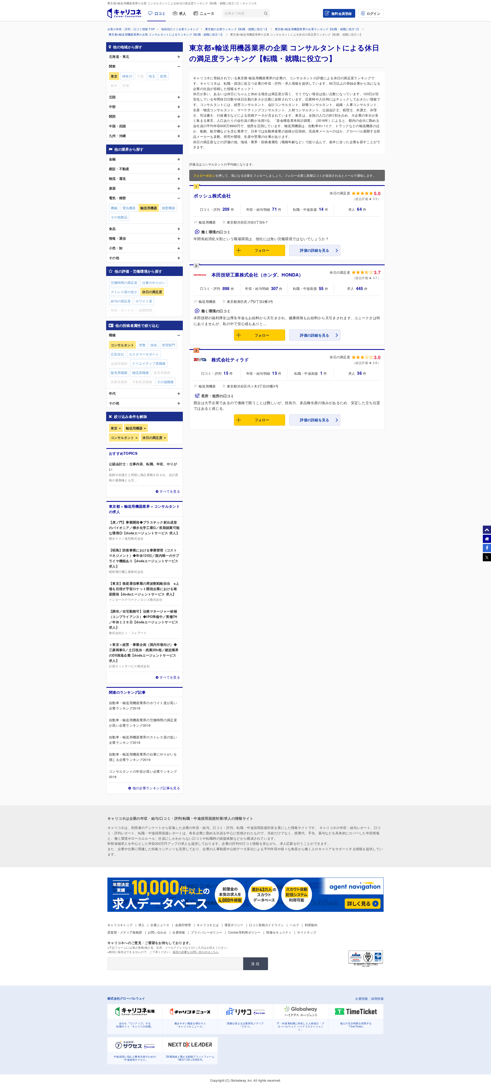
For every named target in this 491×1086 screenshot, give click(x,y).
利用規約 (311, 925)
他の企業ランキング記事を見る (156, 787)
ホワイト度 (144, 300)
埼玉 (152, 76)
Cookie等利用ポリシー (244, 932)
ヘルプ (294, 925)
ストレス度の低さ (124, 291)
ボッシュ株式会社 (212, 195)
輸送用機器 (134, 428)
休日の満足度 (152, 437)
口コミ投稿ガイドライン (266, 925)
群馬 (163, 76)
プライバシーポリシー (206, 932)
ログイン (373, 13)
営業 (142, 344)
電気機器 (129, 207)
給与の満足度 (121, 300)
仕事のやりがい (153, 282)
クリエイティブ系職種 (148, 363)
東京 (114, 428)
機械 (114, 207)
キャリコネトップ (119, 925)
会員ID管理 (183, 925)
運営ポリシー (234, 925)
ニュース (207, 13)
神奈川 (127, 76)
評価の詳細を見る (314, 250)
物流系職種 (140, 372)
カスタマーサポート (144, 354)
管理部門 (168, 344)
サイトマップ (306, 932)
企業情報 (178, 932)
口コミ (160, 13)
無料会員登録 (341, 13)
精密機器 (168, 207)
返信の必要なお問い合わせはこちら (196, 952)
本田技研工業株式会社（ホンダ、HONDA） (257, 274)
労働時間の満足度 (124, 282)
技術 (153, 344)
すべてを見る (170, 491)
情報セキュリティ (278, 932)
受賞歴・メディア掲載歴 (124, 932)
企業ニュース (159, 925)
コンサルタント (122, 437)
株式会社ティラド (230, 359)
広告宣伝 (117, 354)
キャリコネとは (208, 925)
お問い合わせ (157, 932)
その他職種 (165, 381)
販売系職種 (119, 372)
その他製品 (119, 217)
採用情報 (377, 998)
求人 (182, 13)
